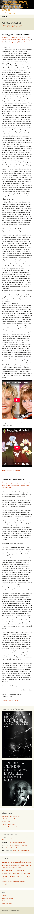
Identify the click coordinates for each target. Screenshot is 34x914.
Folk (30, 39)
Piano (23, 877)
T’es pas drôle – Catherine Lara (17, 842)
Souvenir (4, 881)
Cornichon (26, 482)
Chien (30, 865)
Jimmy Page (16, 41)
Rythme (16, 879)
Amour (23, 862)
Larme (4, 876)
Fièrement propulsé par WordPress (11, 910)
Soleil (26, 879)
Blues (9, 865)
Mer (8, 876)
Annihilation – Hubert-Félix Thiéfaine (11, 816)
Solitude (29, 879)
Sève (21, 485)
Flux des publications (7, 898)
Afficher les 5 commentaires (10, 700)
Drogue (11, 867)
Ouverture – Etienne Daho (8, 824)
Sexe (19, 879)
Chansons (14, 37)
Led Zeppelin (23, 41)
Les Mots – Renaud (7, 821)
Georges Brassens (9, 870)
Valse (27, 485)
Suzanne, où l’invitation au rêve (10, 827)
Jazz (11, 41)
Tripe (9, 881)
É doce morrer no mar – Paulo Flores (18, 845)
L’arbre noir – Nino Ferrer (13, 479)
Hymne (3, 41)
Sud (24, 485)
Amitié (18, 862)
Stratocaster (5, 42)
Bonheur (12, 865)
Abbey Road (23, 37)
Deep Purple (25, 39)
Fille (19, 867)
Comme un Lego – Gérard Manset (20, 850)
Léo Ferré (19, 484)
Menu (3, 16)
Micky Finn (4, 485)
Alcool (14, 862)
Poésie (3, 879)
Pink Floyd (16, 485)
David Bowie (18, 39)
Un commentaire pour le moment (11, 470)
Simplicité (22, 879)
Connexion (4, 895)
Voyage (23, 881)
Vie (17, 881)
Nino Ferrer (10, 485)
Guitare (20, 870)
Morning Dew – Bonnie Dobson (16, 35)
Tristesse (13, 881)
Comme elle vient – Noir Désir (13, 848)
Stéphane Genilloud (12, 26)
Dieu (8, 867)
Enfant (15, 867)
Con (6, 867)
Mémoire (19, 876)
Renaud (8, 879)
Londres (24, 484)
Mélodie (15, 877)
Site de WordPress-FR (7, 903)
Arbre (22, 482)
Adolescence (7, 862)
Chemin (26, 865)
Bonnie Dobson (11, 39)
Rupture (11, 879)
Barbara (29, 862)
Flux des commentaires (8, 901)
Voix (19, 881)
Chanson (21, 865)
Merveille (29, 484)
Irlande (8, 41)
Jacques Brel (5, 484)
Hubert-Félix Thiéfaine (10, 873)
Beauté (3, 865)
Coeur (3, 867)
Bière (6, 865)
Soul (28, 41)
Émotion (5, 884)
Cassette (16, 865)
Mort (11, 877)
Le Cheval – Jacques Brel (8, 819)
